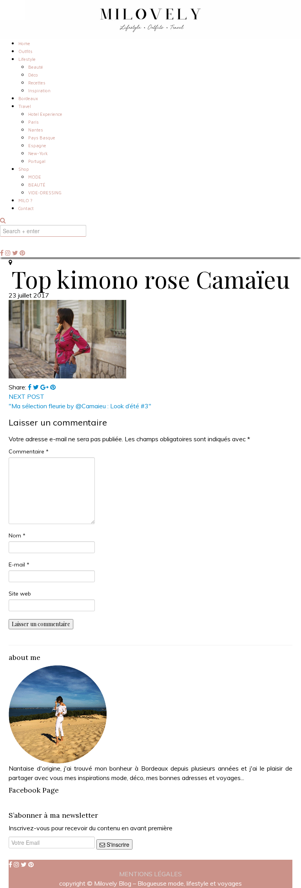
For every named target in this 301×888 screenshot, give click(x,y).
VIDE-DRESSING (45, 192)
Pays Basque (41, 137)
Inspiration (39, 90)
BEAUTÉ (36, 184)
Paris (33, 121)
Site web (20, 593)
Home (24, 43)
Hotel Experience (45, 114)
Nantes (35, 129)
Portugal (36, 161)
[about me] (58, 714)
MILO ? (25, 200)
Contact (26, 208)
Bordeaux (28, 98)
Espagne (37, 145)
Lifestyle (27, 59)
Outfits (25, 51)
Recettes (36, 82)
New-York (38, 153)
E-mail (19, 564)
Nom (17, 535)
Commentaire (29, 451)
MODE (34, 176)
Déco (33, 74)
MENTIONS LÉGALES (150, 874)
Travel (24, 106)
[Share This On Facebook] (30, 387)
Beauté (35, 66)
